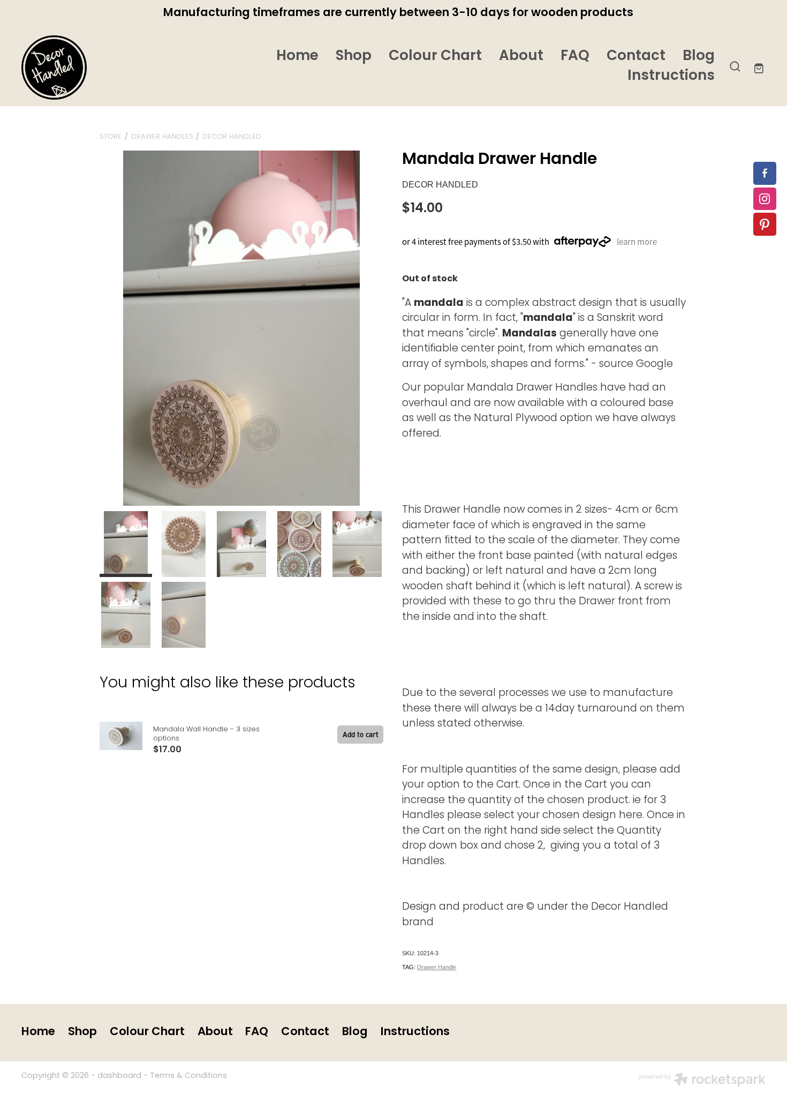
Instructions (671, 76)
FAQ (575, 56)
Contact (636, 56)
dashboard (119, 1076)
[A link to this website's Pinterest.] (764, 224)
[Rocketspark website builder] (702, 1081)
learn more (637, 241)
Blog (699, 56)
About (521, 56)
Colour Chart (435, 56)
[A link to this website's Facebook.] (764, 173)
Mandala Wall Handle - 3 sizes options (206, 734)
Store (111, 137)
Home (297, 56)
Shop (354, 56)
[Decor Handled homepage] (95, 67)
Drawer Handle (436, 967)
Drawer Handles (162, 137)
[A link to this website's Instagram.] (764, 199)
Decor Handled (231, 137)
